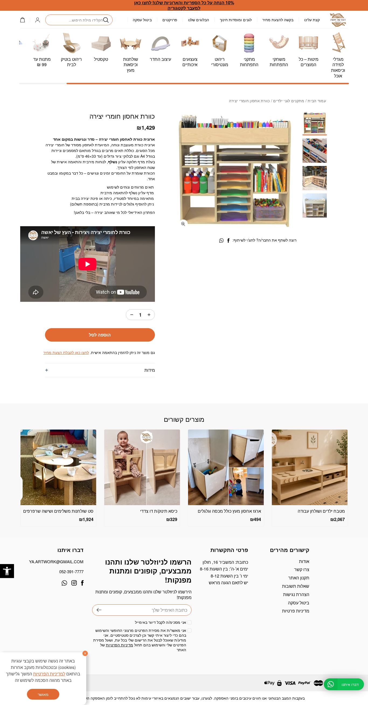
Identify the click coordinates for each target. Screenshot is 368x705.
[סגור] (85, 653)
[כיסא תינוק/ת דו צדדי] (142, 467)
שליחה (96, 610)
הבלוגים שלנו (198, 20)
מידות (149, 370)
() (25, 19)
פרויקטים (169, 20)
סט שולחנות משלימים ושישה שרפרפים (58, 511)
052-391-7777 (71, 571)
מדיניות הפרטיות (119, 644)
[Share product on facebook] (228, 240)
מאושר (43, 694)
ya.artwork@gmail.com (56, 561)
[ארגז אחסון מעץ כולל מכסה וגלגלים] (226, 467)
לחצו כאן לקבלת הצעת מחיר (66, 352)
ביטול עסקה (142, 20)
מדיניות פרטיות (295, 611)
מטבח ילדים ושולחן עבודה (321, 511)
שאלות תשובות (295, 586)
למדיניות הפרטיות (49, 674)
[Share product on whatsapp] (221, 240)
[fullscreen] (183, 223)
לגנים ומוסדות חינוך (236, 20)
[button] (7, 571)
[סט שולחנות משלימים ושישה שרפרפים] (58, 467)
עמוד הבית (317, 100)
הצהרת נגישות (296, 594)
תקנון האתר (298, 578)
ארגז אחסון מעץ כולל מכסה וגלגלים (229, 511)
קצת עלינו (312, 20)
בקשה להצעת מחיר (277, 20)
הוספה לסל (100, 335)
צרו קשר (301, 569)
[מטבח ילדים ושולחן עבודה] (310, 467)
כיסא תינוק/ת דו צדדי (158, 511)
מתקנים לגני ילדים (288, 100)
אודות (304, 561)
